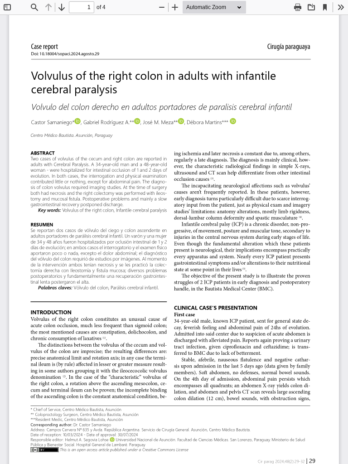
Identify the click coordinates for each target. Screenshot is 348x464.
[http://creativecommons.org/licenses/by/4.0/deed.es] (44, 449)
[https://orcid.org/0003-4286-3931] (77, 121)
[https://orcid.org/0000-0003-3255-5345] (112, 439)
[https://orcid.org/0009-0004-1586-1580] (233, 121)
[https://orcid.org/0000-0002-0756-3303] (181, 121)
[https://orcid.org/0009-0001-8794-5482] (137, 121)
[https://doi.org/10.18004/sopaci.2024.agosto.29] (80, 54)
